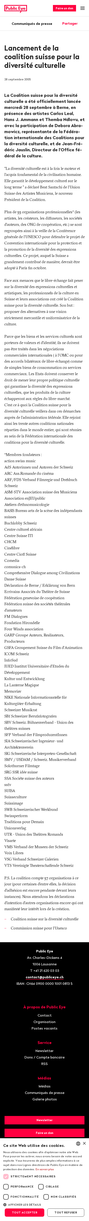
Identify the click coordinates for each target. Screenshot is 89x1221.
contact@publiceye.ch (45, 977)
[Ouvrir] (83, 23)
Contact (45, 1015)
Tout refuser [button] (65, 1212)
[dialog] (44, 1179)
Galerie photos (44, 1099)
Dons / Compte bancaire (44, 1057)
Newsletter (44, 1051)
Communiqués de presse (32, 23)
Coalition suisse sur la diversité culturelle (44, 919)
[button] (44, 1204)
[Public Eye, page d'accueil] (15, 8)
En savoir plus (45, 1169)
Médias (45, 1086)
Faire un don (64, 8)
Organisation (44, 1022)
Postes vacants (44, 1028)
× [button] (84, 1143)
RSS (44, 1064)
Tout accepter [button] (24, 1212)
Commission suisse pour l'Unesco (39, 928)
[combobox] (78, 1143)
